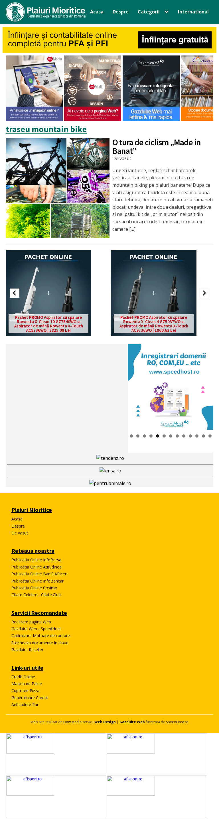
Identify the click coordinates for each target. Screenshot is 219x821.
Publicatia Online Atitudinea (36, 567)
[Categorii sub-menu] (167, 12)
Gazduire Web (132, 721)
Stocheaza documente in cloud (39, 642)
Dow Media (72, 721)
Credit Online (23, 676)
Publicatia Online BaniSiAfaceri (39, 574)
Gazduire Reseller (27, 649)
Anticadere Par (24, 704)
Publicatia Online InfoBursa (36, 559)
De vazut (121, 158)
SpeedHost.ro (177, 721)
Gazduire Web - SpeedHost (36, 628)
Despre (121, 12)
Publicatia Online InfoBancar (37, 581)
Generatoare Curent (29, 697)
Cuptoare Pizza (25, 690)
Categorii (149, 12)
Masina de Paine (26, 683)
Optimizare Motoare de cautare (40, 635)
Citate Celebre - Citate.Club (36, 594)
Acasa (97, 12)
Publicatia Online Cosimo (34, 588)
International (193, 12)
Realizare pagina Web (31, 622)
